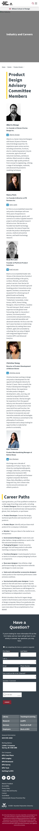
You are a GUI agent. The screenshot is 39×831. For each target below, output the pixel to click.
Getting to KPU (7, 771)
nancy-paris (13, 205)
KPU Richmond (7, 761)
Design (9, 67)
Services (6, 725)
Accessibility (5, 786)
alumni (4, 609)
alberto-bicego (14, 135)
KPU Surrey (6, 765)
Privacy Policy (6, 788)
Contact (4, 793)
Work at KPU (24, 729)
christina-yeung (14, 373)
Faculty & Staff (25, 725)
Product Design (18, 67)
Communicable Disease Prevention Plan (13, 798)
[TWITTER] (8, 778)
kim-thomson (13, 459)
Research (6, 721)
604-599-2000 (7, 738)
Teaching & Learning (27, 717)
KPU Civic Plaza (8, 755)
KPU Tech (5, 768)
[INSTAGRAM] (13, 778)
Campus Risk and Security (9, 791)
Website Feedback (7, 783)
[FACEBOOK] (4, 778)
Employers (7, 729)
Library (5, 717)
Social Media (5, 795)
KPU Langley (6, 758)
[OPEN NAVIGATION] (36, 3)
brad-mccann (13, 269)
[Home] (14, 3)
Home (3, 67)
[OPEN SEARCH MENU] (33, 3)
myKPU (23, 721)
